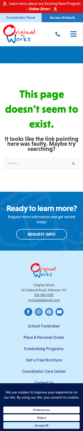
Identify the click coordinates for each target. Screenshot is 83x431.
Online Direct (39, 9)
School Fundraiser (44, 326)
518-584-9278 (43, 295)
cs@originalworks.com (44, 300)
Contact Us (44, 382)
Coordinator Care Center (44, 371)
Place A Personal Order (43, 337)
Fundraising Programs (44, 348)
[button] (71, 34)
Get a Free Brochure (44, 360)
